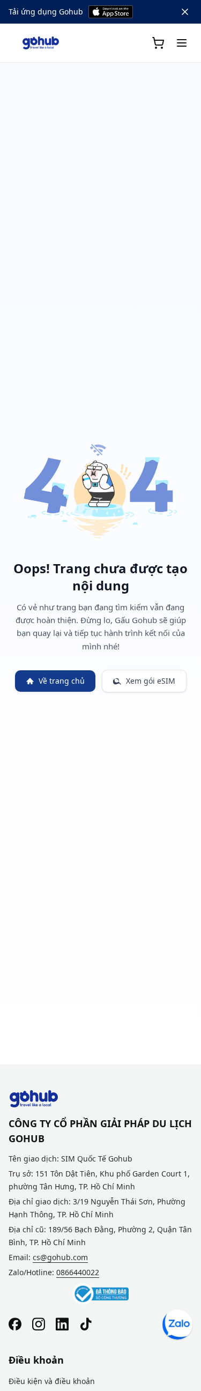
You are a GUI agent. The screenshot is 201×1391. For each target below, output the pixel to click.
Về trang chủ (62, 681)
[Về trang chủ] (41, 42)
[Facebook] (15, 1324)
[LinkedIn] (62, 1324)
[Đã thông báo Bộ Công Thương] (100, 1294)
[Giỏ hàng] (158, 43)
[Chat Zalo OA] (177, 1324)
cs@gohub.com (60, 1257)
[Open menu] (181, 43)
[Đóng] (184, 11)
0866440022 (77, 1272)
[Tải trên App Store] (110, 11)
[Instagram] (38, 1324)
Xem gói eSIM (150, 681)
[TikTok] (85, 1324)
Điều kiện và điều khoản (52, 1381)
